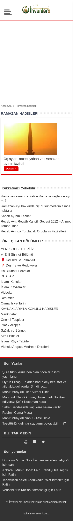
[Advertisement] (36, 62)
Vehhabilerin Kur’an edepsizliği (24, 490)
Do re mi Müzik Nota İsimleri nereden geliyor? (35, 460)
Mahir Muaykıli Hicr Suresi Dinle (25, 392)
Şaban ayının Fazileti (16, 216)
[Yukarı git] (65, 514)
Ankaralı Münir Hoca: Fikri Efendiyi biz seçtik (35, 470)
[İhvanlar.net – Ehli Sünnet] (36, 14)
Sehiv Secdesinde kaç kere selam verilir (31, 407)
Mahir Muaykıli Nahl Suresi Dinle (26, 418)
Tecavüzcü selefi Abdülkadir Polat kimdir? (32, 480)
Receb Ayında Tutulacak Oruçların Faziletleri (33, 231)
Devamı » (11, 168)
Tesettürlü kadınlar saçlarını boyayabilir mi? (34, 423)
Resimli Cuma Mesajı (17, 412)
